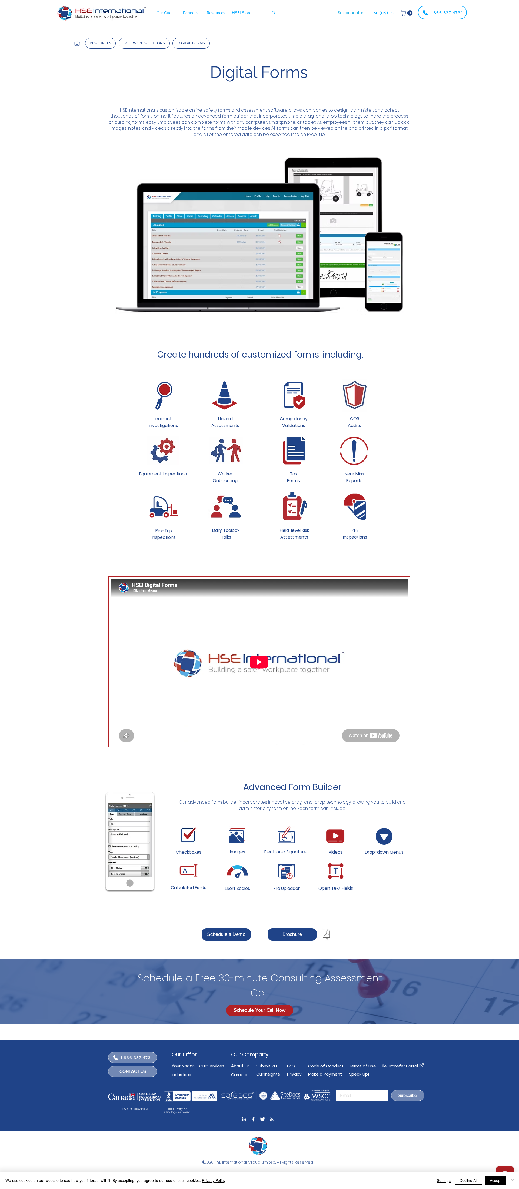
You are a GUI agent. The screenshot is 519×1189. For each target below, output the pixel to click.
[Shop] (77, 43)
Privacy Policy (213, 1180)
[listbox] (382, 13)
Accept (495, 1180)
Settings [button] (444, 1180)
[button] (164, 12)
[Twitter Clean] (262, 1119)
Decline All (468, 1180)
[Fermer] (512, 1180)
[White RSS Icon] (272, 1119)
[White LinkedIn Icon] (244, 1119)
